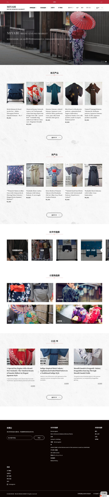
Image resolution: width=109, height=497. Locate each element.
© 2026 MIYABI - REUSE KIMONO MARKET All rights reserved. (22, 494)
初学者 (96, 439)
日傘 (52, 436)
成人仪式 (97, 434)
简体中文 (70, 7)
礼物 (96, 436)
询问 (8, 481)
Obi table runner (55, 452)
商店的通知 (54, 2)
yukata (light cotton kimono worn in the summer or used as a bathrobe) (70, 447)
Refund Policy (54, 460)
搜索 (82, 7)
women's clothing (55, 439)
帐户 (77, 7)
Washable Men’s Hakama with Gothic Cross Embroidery (93, 193)
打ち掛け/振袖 (54, 450)
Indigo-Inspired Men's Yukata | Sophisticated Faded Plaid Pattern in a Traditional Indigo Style (54, 370)
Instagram (12, 484)
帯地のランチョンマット (57, 455)
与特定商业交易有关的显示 (84, 493)
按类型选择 (32, 7)
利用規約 (53, 458)
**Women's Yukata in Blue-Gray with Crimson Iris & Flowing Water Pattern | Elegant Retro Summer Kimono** (15, 195)
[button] (104, 496)
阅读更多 (33, 386)
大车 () (88, 7)
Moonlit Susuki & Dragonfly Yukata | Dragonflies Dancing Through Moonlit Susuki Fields (87, 370)
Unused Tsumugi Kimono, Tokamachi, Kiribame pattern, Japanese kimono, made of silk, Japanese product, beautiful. (93, 113)
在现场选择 (43, 7)
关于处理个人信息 (97, 493)
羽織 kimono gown (56, 442)
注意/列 (52, 7)
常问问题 (9, 479)
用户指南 (9, 476)
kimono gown (54, 431)
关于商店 (60, 7)
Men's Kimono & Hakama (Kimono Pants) (62, 434)
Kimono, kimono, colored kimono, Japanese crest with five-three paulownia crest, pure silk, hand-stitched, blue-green (54, 113)
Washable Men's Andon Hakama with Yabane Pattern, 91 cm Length (33, 193)
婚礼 (96, 431)
